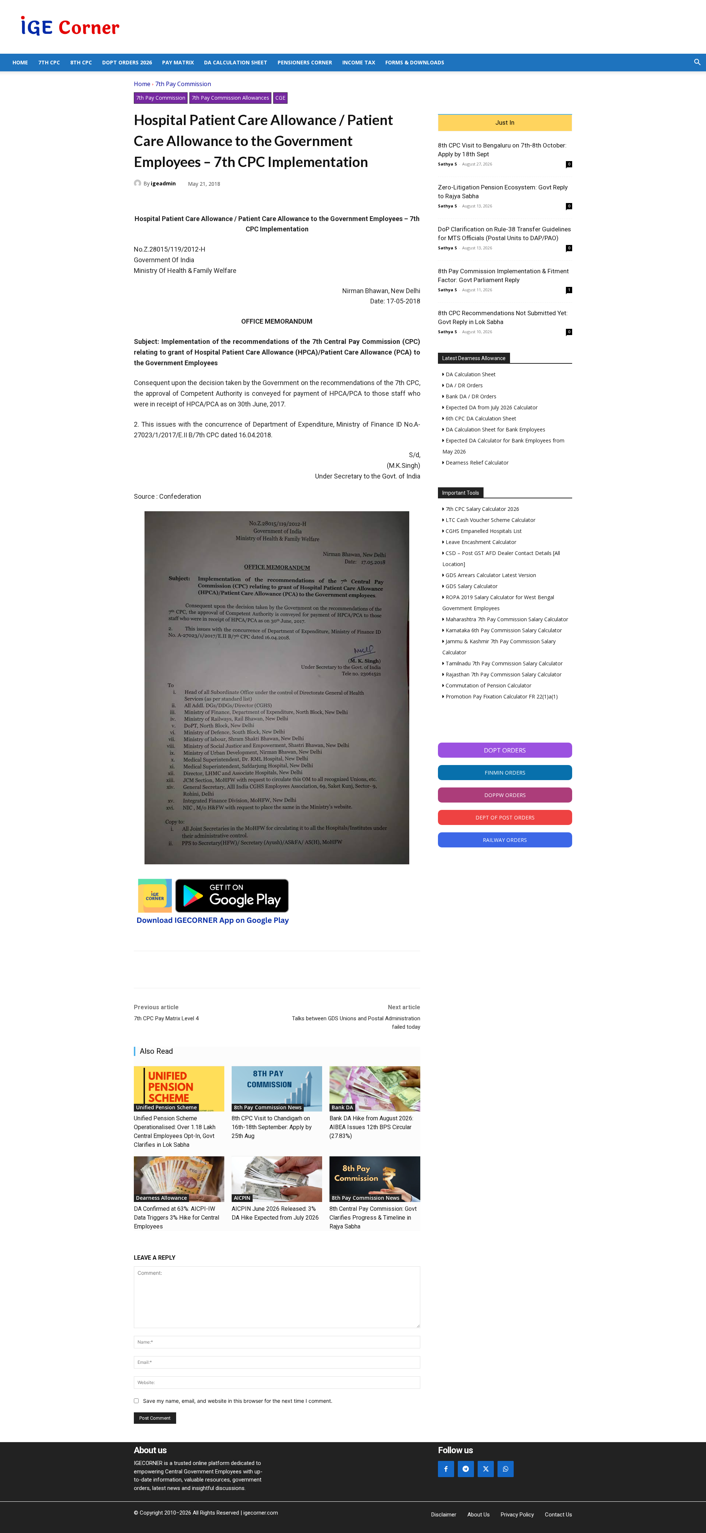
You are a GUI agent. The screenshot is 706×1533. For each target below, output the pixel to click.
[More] (226, 200)
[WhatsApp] (175, 200)
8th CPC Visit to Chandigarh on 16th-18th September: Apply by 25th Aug (272, 1127)
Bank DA (342, 1107)
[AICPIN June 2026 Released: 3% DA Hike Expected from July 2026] (277, 1179)
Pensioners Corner (305, 62)
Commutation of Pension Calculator (487, 685)
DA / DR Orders (463, 385)
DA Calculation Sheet (235, 62)
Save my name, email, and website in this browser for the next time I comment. (237, 1401)
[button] (697, 63)
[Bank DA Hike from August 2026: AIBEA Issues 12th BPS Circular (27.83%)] (374, 1088)
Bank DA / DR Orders (470, 396)
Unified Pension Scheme (166, 1107)
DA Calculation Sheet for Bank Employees (494, 429)
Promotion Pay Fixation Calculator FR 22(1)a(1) (501, 696)
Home (20, 62)
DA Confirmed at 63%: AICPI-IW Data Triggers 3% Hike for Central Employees (176, 1217)
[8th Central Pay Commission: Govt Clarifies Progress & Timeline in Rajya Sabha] (374, 1179)
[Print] (209, 200)
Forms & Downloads (414, 62)
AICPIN (242, 1197)
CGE (280, 97)
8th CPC (81, 62)
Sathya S (447, 164)
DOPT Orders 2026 (127, 62)
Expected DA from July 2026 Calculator (491, 407)
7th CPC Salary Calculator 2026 (481, 508)
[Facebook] (141, 200)
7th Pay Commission (183, 84)
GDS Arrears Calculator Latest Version (490, 575)
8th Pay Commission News (268, 1107)
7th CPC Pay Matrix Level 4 (166, 1018)
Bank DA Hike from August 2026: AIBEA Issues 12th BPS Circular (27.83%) (371, 1127)
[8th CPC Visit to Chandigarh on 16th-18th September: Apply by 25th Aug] (277, 1088)
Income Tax (358, 62)
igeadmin (163, 183)
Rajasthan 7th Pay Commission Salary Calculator (502, 674)
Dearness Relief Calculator (476, 462)
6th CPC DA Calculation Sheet (480, 418)
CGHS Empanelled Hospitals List (483, 530)
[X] (158, 200)
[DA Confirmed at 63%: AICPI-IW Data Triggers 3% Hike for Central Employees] (179, 1179)
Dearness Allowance (161, 1197)
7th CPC (49, 62)
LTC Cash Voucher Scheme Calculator (489, 519)
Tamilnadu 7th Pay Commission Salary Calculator (503, 663)
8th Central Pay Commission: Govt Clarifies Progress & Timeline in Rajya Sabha (373, 1217)
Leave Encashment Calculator (480, 541)
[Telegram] (192, 200)
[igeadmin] (138, 183)
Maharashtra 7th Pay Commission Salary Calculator (506, 619)
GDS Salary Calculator (471, 586)
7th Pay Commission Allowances (230, 97)
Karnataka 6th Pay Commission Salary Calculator (503, 630)
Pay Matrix (178, 62)
